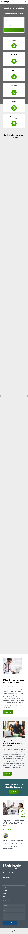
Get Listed (7, 773)
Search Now (14, 30)
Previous (4, 854)
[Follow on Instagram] (6, 872)
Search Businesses (7, 884)
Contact (5, 893)
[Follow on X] (9, 872)
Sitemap (5, 896)
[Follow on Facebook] (3, 872)
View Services (8, 712)
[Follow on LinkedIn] (13, 872)
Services (5, 890)
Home (4, 881)
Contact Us (14, 791)
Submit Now (10, 923)
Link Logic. (13, 930)
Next (6, 854)
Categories (5, 887)
